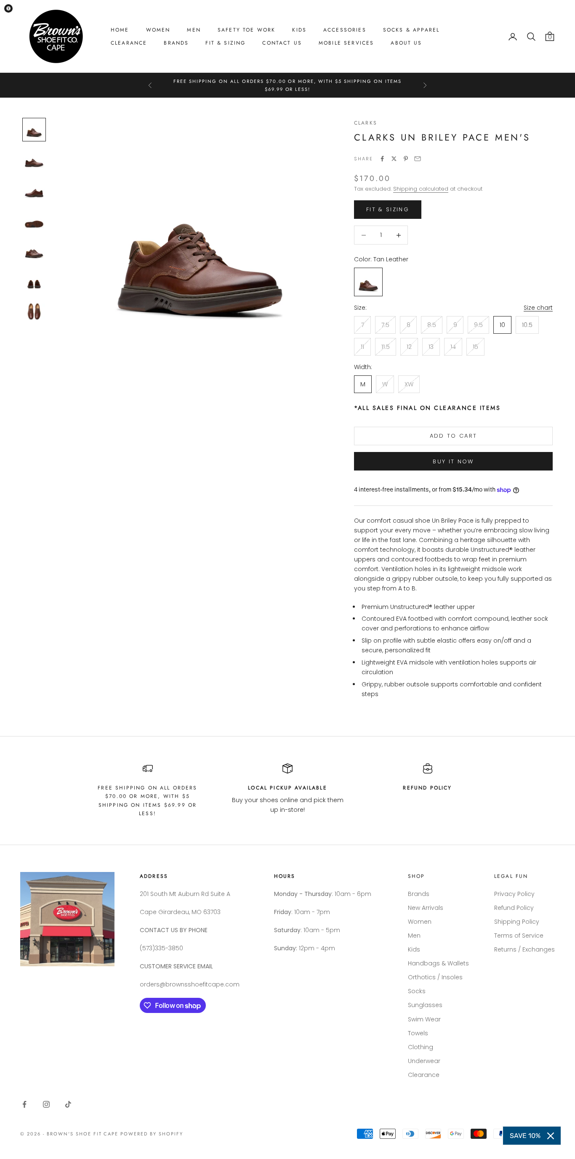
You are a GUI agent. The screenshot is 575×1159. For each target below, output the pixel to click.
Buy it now (453, 461)
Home (120, 30)
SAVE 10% (525, 1136)
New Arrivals (425, 908)
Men (193, 30)
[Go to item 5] (34, 251)
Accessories (344, 30)
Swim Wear (424, 1019)
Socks (417, 991)
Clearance (129, 43)
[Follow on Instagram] (46, 1104)
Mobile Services (346, 43)
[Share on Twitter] (394, 158)
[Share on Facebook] (382, 158)
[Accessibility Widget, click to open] (8, 8)
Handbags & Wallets (438, 963)
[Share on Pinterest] (405, 158)
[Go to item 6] (34, 281)
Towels (418, 1033)
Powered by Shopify (151, 1133)
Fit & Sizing (225, 43)
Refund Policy (514, 908)
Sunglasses (425, 1005)
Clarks (365, 123)
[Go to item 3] (34, 190)
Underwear (424, 1061)
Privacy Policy (514, 894)
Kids (299, 30)
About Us (406, 43)
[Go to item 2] (34, 160)
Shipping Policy (516, 921)
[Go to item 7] (34, 311)
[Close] (550, 1135)
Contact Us (282, 43)
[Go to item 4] (34, 220)
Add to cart (453, 436)
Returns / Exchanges (524, 949)
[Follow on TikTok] (68, 1104)
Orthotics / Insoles (435, 977)
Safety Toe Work (246, 30)
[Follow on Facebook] (24, 1104)
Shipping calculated (420, 189)
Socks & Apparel (411, 30)
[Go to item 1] (34, 129)
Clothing (420, 1047)
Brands (176, 43)
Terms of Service (518, 935)
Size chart (538, 307)
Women (158, 30)
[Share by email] (417, 158)
